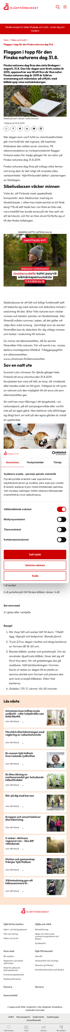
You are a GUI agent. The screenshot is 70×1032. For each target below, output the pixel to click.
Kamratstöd (10, 995)
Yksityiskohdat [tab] (35, 462)
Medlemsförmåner (12, 979)
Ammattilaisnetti (34, 1020)
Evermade (40, 1010)
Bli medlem (9, 956)
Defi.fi (11, 1017)
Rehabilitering (41, 929)
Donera (8, 986)
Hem (6, 40)
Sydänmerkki (38, 1017)
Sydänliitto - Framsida (30, 6)
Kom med (9, 951)
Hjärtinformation (14, 924)
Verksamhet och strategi (46, 960)
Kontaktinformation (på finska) (49, 969)
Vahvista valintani (35, 565)
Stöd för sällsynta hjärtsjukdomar (12, 968)
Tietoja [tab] (57, 462)
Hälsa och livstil (18, 40)
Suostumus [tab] (12, 462)
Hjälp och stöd (43, 924)
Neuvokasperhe (23, 1017)
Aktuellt (38, 956)
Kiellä (35, 575)
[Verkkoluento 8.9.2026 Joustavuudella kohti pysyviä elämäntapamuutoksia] (35, 261)
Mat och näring (11, 934)
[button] (58, 8)
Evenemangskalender (14, 974)
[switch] (61, 519)
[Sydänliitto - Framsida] (35, 910)
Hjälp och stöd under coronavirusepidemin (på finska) (47, 936)
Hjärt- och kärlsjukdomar (15, 929)
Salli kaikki (35, 554)
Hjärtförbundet (44, 951)
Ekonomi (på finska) (44, 965)
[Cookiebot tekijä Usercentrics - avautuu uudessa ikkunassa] (52, 453)
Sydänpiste (40, 943)
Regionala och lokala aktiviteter (13, 961)
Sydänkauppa (53, 1017)
